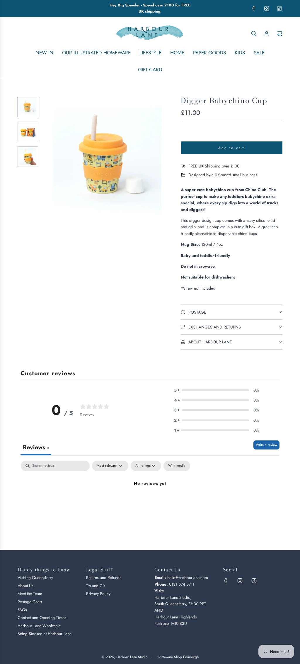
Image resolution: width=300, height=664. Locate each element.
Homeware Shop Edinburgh (178, 657)
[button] (50, 161)
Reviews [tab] (36, 447)
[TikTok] (279, 8)
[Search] (253, 33)
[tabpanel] (150, 503)
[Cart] (279, 33)
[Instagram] (266, 8)
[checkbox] (176, 466)
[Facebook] (253, 8)
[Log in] (266, 33)
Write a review (266, 444)
